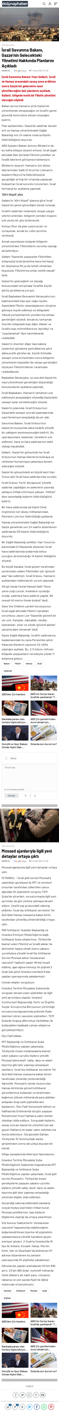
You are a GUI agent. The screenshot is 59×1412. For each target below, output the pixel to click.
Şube (44, 1290)
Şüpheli (7, 1298)
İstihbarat (20, 1290)
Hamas (29, 663)
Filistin (18, 663)
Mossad (33, 1290)
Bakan (7, 663)
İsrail (39, 663)
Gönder (11, 795)
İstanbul (7, 1290)
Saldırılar (8, 670)
